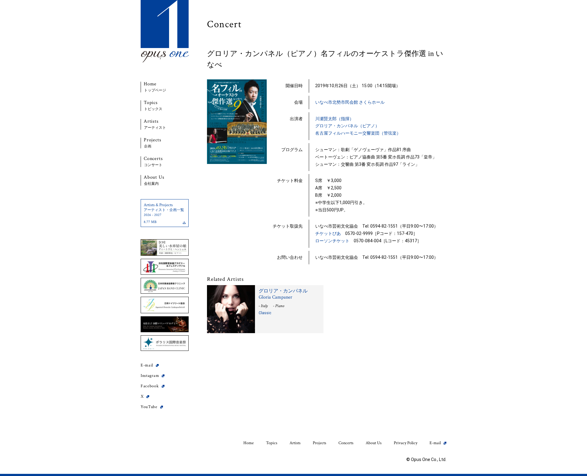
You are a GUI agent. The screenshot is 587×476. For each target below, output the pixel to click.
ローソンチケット (332, 240)
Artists (155, 124)
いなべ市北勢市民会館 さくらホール (350, 102)
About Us (154, 180)
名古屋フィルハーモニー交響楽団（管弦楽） (358, 133)
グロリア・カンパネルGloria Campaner (283, 294)
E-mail (147, 365)
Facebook (150, 386)
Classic (265, 313)
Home (155, 87)
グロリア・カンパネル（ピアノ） (347, 125)
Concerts (153, 161)
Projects (152, 143)
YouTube (149, 407)
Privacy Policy (405, 443)
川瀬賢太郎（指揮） (334, 118)
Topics (153, 105)
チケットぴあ (328, 233)
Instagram (150, 375)
